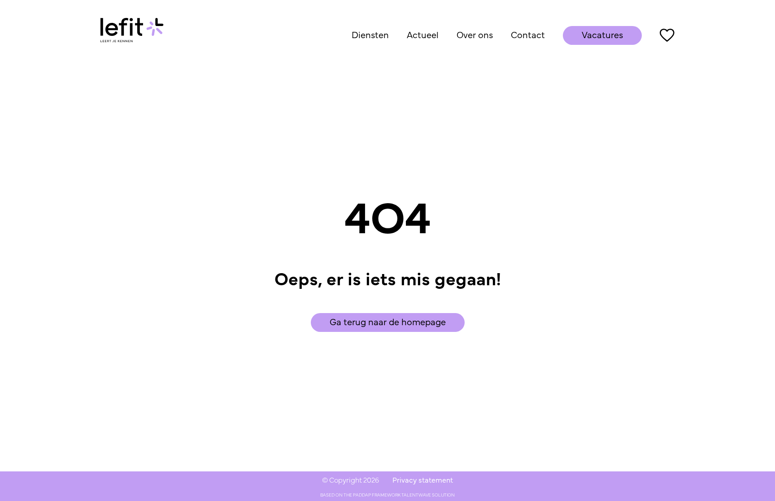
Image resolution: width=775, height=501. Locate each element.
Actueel (423, 35)
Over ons (475, 35)
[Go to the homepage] (132, 35)
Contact (528, 35)
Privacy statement (422, 480)
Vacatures (602, 35)
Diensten (370, 35)
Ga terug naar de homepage (388, 322)
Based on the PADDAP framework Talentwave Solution (387, 495)
